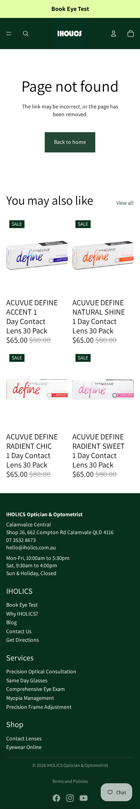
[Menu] (9, 33)
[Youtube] (83, 798)
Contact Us (19, 631)
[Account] (113, 33)
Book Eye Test (22, 604)
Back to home (70, 141)
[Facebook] (56, 798)
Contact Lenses (24, 738)
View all (125, 202)
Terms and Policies (70, 781)
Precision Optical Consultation (41, 671)
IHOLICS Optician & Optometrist (77, 765)
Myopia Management (30, 697)
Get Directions (22, 640)
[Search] (25, 33)
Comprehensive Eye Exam (35, 689)
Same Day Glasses (26, 680)
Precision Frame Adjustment (39, 706)
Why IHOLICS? (22, 613)
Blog (11, 622)
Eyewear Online (24, 747)
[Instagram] (70, 798)
